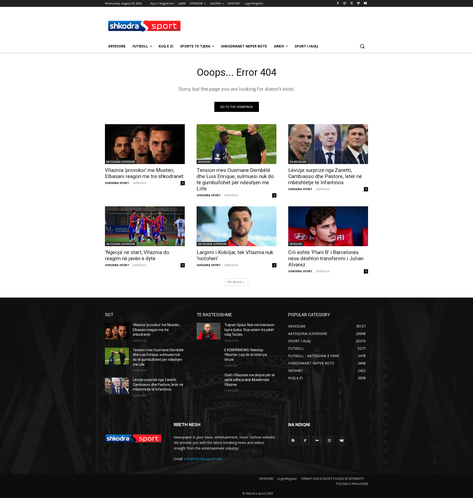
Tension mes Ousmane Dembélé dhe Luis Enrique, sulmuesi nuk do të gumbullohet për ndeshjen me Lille (235, 179)
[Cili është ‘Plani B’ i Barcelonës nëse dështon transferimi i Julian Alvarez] (328, 226)
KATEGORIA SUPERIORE (120, 162)
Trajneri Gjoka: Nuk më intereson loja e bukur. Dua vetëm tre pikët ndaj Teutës (249, 329)
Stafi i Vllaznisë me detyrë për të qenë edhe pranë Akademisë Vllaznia (249, 380)
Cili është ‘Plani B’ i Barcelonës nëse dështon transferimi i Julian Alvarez (325, 258)
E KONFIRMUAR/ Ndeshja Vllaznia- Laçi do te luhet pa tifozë (245, 355)
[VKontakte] (341, 440)
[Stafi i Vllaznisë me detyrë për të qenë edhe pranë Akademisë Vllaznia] (208, 381)
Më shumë (235, 282)
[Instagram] (345, 3)
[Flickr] (317, 440)
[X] (352, 3)
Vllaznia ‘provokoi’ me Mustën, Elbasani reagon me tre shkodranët (144, 173)
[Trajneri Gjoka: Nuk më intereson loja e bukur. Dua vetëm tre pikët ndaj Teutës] (208, 331)
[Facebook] (338, 3)
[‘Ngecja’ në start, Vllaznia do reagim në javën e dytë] (145, 226)
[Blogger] (293, 440)
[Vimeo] (358, 3)
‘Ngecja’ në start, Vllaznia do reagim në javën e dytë (137, 255)
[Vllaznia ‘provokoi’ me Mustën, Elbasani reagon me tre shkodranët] (145, 144)
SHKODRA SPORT (117, 183)
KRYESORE (204, 162)
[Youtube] (365, 3)
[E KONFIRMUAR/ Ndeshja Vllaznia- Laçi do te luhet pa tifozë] (208, 356)
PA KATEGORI (298, 162)
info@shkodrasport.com (203, 458)
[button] (362, 46)
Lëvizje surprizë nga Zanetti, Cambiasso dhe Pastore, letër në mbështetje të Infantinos (325, 176)
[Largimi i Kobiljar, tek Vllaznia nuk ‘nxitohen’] (236, 226)
